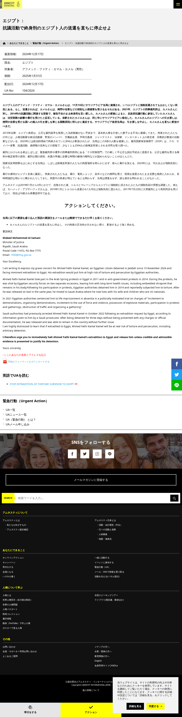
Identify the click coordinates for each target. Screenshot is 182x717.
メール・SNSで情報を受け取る (109, 571)
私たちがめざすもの (16, 524)
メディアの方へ (102, 646)
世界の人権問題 (10, 604)
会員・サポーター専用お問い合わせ (20, 651)
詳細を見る (135, 706)
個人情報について (91, 690)
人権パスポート (10, 609)
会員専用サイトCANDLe (106, 665)
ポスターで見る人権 (12, 627)
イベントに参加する (104, 562)
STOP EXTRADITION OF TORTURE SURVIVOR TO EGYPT (42, 384)
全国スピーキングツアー (106, 595)
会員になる (8, 571)
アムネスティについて (15, 512)
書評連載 (7, 618)
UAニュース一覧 (16, 415)
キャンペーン (9, 562)
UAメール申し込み (18, 424)
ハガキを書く (9, 576)
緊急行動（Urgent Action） (46, 43)
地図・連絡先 (105, 538)
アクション (91, 712)
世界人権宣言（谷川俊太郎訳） (18, 599)
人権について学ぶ (13, 587)
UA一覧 (10, 410)
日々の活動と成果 (107, 529)
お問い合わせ (9, 646)
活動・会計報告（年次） (110, 524)
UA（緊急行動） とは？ (21, 419)
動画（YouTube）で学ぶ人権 (16, 623)
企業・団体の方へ (103, 651)
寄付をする (30, 712)
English (98, 660)
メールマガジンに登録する (91, 480)
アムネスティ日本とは (105, 520)
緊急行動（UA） (102, 567)
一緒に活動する (102, 557)
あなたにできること (19, 43)
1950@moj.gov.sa (21, 255)
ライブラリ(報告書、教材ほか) (109, 599)
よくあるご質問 (10, 656)
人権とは (7, 595)
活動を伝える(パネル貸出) (107, 576)
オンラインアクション (13, 557)
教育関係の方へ (102, 656)
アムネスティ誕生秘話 (17, 529)
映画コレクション (11, 613)
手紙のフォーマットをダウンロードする (29, 361)
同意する (154, 706)
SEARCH (8, 497)
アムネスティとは (11, 520)
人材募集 (103, 534)
